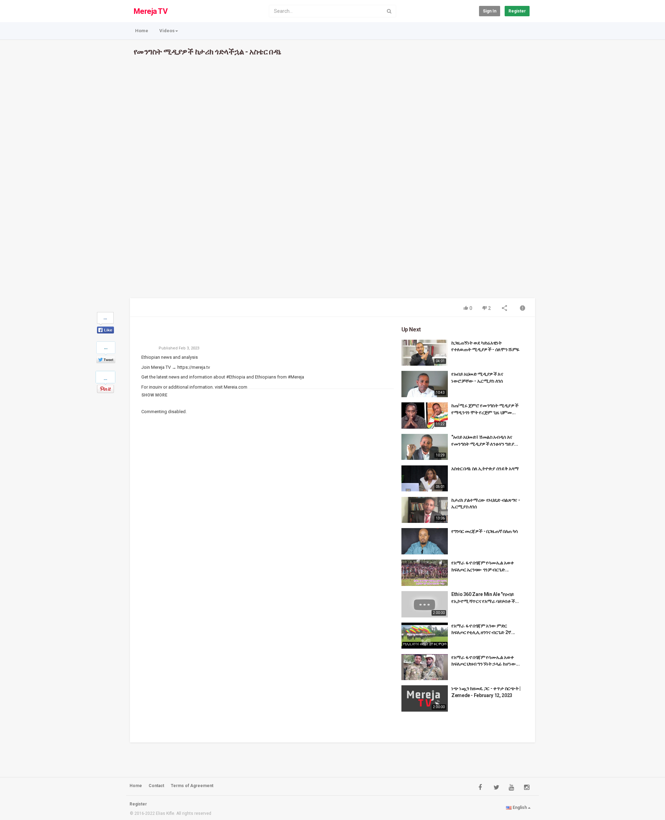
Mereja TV (150, 11)
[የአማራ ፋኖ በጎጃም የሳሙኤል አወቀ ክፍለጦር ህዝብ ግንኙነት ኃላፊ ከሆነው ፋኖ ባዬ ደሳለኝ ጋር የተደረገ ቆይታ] (424, 667)
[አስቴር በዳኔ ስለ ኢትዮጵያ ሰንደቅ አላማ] (424, 478)
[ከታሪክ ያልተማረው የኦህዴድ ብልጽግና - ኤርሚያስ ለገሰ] (424, 510)
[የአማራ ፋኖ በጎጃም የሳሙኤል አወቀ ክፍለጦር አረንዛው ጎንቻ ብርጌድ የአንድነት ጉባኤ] (424, 573)
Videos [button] (167, 30)
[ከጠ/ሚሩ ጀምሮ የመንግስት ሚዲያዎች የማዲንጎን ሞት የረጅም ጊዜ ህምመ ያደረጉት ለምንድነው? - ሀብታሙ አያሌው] (424, 415)
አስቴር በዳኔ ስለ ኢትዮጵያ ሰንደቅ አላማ (485, 468)
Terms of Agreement (192, 785)
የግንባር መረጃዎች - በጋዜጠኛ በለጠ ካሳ (484, 531)
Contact (156, 785)
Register (517, 11)
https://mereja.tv (193, 367)
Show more (154, 395)
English (520, 807)
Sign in (489, 11)
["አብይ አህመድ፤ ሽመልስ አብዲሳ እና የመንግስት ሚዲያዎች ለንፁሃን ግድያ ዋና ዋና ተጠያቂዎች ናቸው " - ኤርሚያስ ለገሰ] (424, 447)
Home (141, 30)
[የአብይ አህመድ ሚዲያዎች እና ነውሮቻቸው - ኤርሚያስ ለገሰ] (424, 384)
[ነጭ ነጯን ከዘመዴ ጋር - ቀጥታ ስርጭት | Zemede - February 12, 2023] (424, 698)
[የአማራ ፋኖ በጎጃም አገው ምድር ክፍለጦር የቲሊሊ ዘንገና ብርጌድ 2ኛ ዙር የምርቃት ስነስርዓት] (424, 636)
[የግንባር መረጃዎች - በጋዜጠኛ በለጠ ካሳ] (424, 541)
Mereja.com (235, 387)
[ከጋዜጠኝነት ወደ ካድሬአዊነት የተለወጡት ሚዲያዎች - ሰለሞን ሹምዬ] (424, 353)
